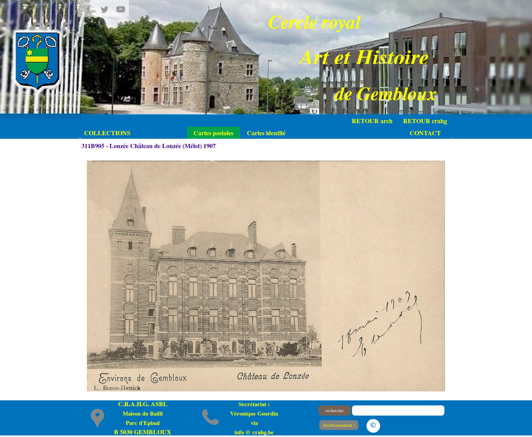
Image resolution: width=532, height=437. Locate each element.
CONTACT (425, 132)
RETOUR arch (372, 120)
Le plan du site (414, 424)
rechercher (335, 410)
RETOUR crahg (425, 120)
